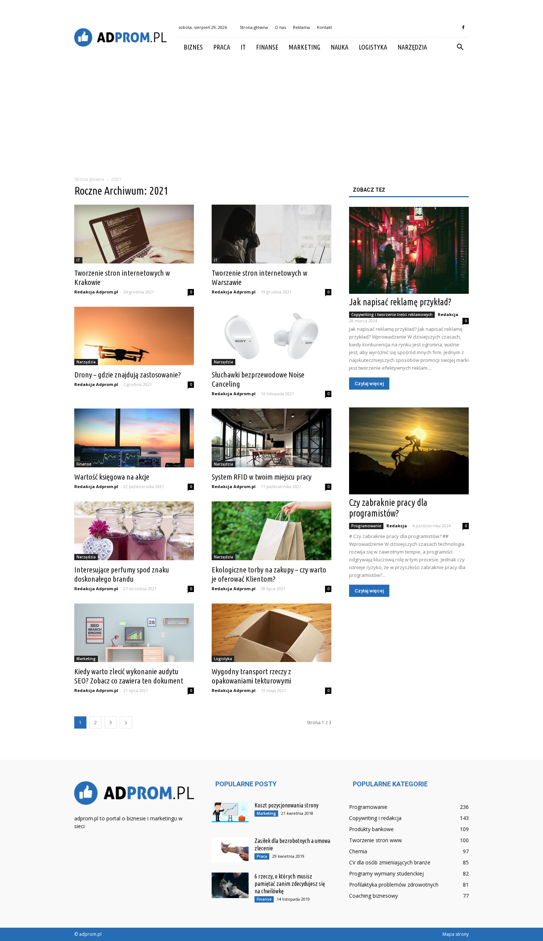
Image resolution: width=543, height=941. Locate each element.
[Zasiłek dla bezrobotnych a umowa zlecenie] (230, 850)
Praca (221, 47)
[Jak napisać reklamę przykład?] (409, 250)
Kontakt (324, 27)
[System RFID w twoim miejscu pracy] (271, 438)
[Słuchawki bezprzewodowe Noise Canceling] (271, 336)
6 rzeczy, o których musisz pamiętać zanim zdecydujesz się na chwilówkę (290, 883)
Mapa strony (456, 934)
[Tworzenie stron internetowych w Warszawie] (271, 234)
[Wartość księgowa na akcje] (134, 438)
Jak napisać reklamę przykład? (400, 302)
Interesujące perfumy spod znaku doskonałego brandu (121, 574)
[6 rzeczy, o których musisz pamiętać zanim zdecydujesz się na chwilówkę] (230, 885)
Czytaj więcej (369, 383)
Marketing (304, 47)
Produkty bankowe (371, 829)
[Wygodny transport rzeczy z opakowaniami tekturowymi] (271, 633)
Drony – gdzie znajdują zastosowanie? (127, 374)
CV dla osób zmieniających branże (389, 862)
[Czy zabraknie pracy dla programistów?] (409, 450)
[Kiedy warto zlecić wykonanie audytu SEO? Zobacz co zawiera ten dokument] (134, 633)
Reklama (301, 27)
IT (243, 47)
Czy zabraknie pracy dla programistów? (388, 507)
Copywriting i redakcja (375, 817)
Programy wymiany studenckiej (386, 873)
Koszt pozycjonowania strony (286, 805)
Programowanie (366, 525)
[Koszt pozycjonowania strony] (230, 811)
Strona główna (254, 27)
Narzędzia (412, 47)
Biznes (193, 47)
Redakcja (448, 314)
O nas (280, 27)
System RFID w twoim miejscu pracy (261, 476)
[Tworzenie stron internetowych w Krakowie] (134, 234)
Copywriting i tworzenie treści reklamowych (392, 314)
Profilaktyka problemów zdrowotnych (393, 884)
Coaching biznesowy (373, 895)
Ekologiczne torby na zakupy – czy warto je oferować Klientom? (269, 574)
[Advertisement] (271, 112)
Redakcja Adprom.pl (96, 292)
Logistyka (373, 47)
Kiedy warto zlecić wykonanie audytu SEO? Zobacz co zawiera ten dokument (128, 676)
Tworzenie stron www (375, 840)
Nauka (339, 47)
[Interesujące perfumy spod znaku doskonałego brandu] (134, 530)
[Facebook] (463, 27)
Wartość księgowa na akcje (111, 476)
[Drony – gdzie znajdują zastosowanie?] (134, 336)
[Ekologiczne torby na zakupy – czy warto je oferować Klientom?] (271, 530)
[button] (460, 47)
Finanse (267, 47)
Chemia (358, 851)
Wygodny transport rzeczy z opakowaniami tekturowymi (251, 676)
